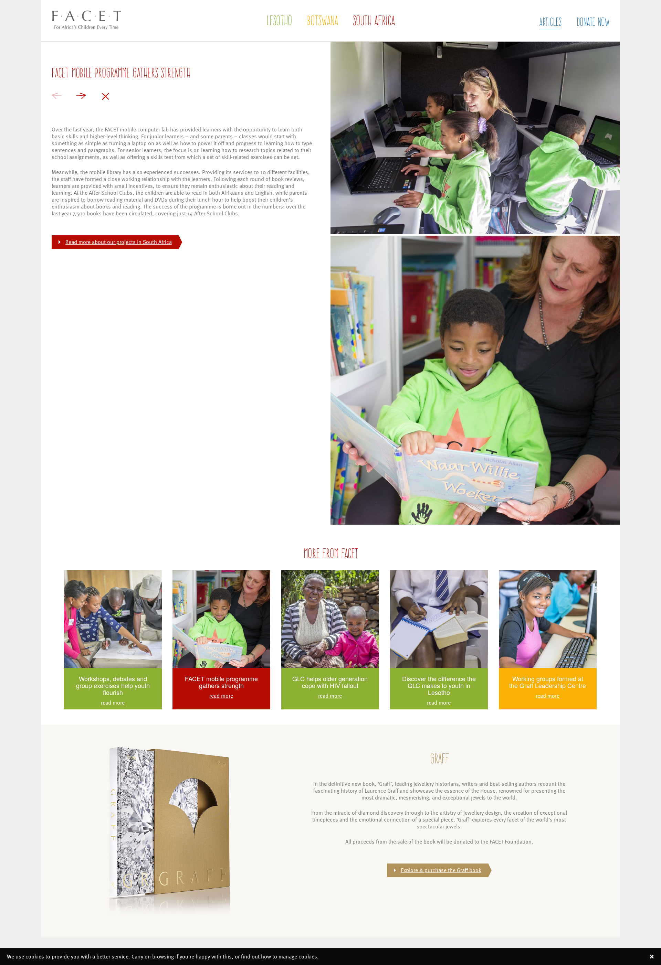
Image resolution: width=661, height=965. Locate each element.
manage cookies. (299, 956)
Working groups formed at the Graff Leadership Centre (547, 682)
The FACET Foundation (81, 37)
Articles (550, 22)
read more (113, 702)
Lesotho (279, 20)
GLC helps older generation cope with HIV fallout (330, 682)
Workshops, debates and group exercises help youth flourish (113, 685)
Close (105, 96)
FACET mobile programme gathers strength (221, 682)
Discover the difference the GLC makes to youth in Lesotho (439, 685)
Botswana (322, 20)
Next (81, 96)
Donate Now (593, 22)
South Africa (374, 20)
